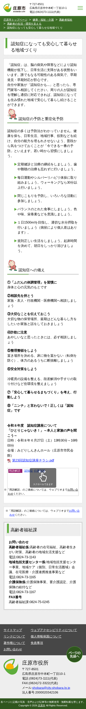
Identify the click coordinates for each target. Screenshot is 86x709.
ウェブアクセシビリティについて (54, 630)
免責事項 (37, 643)
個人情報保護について (46, 636)
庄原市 (41, 705)
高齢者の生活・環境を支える (24, 23)
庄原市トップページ (15, 19)
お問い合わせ (13, 649)
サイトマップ (13, 630)
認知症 (28, 470)
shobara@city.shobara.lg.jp (51, 687)
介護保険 (39, 470)
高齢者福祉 (65, 19)
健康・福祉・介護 (43, 19)
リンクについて (14, 636)
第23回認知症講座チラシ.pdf (33, 460)
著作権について (14, 643)
